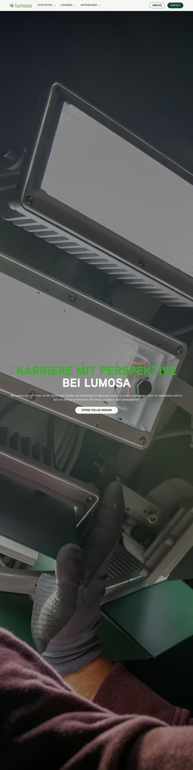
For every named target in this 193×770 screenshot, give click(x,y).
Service (157, 6)
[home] (21, 5)
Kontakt (175, 6)
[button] (46, 5)
